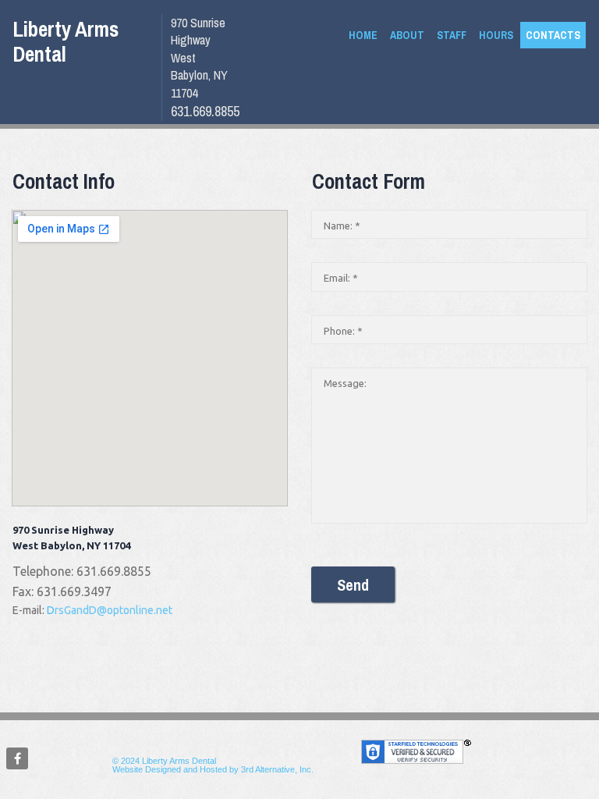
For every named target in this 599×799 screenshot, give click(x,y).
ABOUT (407, 35)
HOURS (496, 35)
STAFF (451, 35)
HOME (363, 35)
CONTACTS (553, 35)
